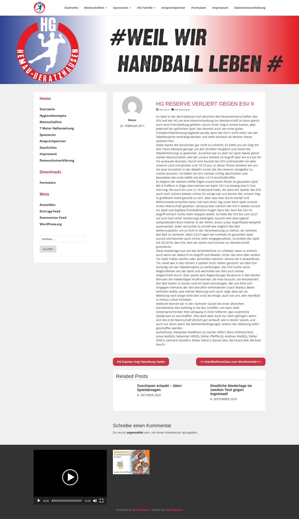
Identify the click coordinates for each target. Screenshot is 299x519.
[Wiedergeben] (39, 501)
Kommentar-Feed (53, 217)
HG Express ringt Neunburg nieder (141, 362)
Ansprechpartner (173, 8)
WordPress (140, 510)
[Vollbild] (101, 501)
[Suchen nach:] (62, 239)
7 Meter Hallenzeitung (57, 128)
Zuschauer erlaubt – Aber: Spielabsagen (159, 388)
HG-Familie (145, 8)
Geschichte (48, 147)
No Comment (182, 109)
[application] (70, 477)
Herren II (164, 109)
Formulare (198, 8)
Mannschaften (94, 8)
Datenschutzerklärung (249, 8)
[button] (70, 477)
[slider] (67, 501)
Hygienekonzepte (53, 116)
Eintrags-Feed (50, 211)
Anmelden (48, 205)
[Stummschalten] (95, 501)
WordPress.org (51, 224)
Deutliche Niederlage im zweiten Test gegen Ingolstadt (231, 390)
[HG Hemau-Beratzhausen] (39, 5)
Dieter (132, 120)
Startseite (71, 8)
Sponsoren (121, 8)
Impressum (220, 8)
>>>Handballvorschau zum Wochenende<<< (230, 362)
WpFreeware (174, 510)
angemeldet (135, 432)
